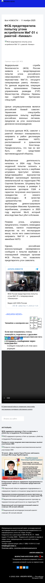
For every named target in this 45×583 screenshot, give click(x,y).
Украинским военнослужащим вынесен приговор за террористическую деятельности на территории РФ (22, 495)
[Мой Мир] (27, 567)
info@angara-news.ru (9, 546)
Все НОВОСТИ (11, 20)
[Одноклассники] (21, 567)
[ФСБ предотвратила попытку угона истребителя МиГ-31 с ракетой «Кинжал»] (22, 50)
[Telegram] (24, 567)
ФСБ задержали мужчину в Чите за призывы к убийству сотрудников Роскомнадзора (20, 432)
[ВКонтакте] (18, 567)
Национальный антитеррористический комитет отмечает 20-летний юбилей (20, 506)
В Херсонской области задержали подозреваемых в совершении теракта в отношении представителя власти (22, 483)
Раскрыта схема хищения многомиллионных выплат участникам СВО (22, 443)
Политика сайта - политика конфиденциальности (19, 548)
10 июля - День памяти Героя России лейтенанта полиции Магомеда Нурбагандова (20, 454)
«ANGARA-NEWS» (14, 314)
